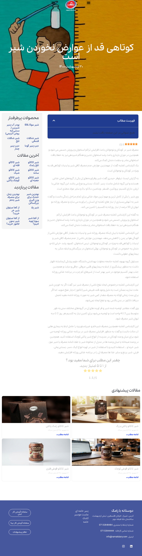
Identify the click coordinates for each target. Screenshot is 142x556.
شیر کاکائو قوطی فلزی (57, 468)
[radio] (100, 371)
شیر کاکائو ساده (33, 171)
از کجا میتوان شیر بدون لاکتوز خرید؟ (12, 221)
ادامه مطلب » (132, 434)
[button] (53, 3)
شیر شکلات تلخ (13, 139)
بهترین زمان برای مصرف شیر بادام (13, 197)
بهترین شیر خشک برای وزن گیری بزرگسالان (32, 198)
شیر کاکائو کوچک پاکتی (13, 179)
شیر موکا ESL (32, 125)
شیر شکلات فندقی (33, 139)
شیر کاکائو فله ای (14, 164)
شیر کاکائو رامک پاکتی (57, 426)
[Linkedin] (131, 545)
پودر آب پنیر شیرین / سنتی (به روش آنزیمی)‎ (12, 129)
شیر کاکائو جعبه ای (33, 179)
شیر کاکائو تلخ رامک (33, 164)
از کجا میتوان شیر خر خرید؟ (12, 210)
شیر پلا (35, 207)
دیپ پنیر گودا (32, 146)
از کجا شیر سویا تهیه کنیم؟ (33, 221)
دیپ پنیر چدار (14, 147)
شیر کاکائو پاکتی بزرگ (127, 426)
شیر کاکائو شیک (14, 171)
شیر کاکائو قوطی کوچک (126, 468)
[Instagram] (123, 545)
